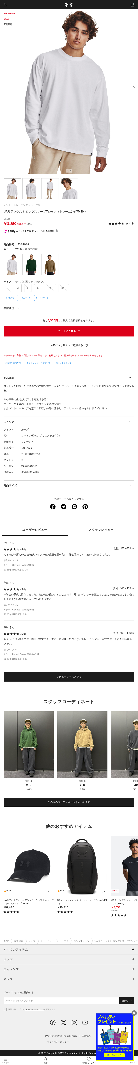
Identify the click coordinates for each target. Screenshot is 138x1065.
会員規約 (86, 1036)
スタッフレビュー (101, 529)
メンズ (7, 205)
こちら (37, 453)
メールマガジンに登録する (19, 992)
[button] (133, 87)
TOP (6, 941)
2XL (51, 287)
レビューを (69, 676)
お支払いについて (13, 363)
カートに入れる (67, 330)
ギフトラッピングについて (38, 363)
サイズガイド (10, 298)
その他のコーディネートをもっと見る (69, 802)
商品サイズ (26, 298)
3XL (63, 287)
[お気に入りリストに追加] (49, 891)
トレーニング (21, 205)
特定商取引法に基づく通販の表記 (61, 1036)
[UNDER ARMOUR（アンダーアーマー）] (69, 4)
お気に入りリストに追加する (66, 345)
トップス (35, 205)
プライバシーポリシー (34, 1009)
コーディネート (42, 298)
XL (38, 287)
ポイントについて (64, 363)
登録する (125, 1001)
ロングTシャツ (81, 941)
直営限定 (18, 941)
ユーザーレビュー (34, 529)
